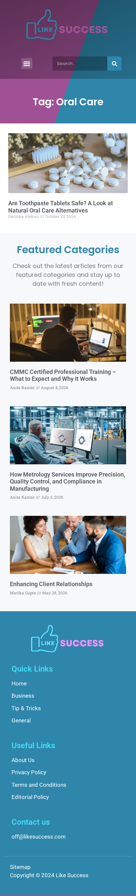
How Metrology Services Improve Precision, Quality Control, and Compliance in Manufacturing (67, 481)
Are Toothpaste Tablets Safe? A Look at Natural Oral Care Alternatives (60, 207)
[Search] (114, 63)
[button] (26, 63)
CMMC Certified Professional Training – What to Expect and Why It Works (63, 375)
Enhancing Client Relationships (51, 584)
